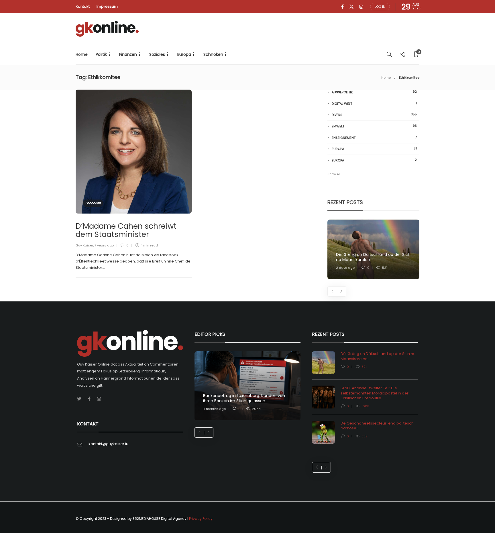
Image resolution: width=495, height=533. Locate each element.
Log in (380, 6)
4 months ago (214, 408)
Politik (101, 54)
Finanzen (128, 54)
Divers (374, 114)
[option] (373, 249)
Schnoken (213, 54)
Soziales (157, 54)
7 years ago (104, 245)
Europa (184, 54)
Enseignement (374, 137)
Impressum (107, 6)
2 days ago (345, 267)
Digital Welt (374, 103)
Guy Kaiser (84, 245)
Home (82, 54)
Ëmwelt (374, 126)
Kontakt (83, 6)
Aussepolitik (374, 92)
